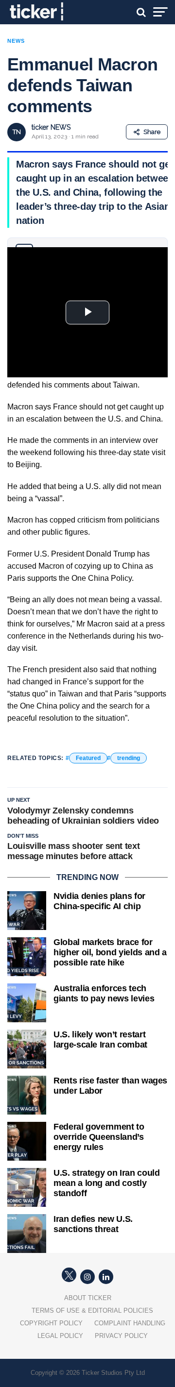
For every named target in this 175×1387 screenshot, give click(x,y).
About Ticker (87, 1298)
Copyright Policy (51, 1323)
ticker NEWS (51, 127)
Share (151, 131)
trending (128, 758)
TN (17, 131)
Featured (88, 758)
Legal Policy (60, 1335)
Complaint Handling (129, 1323)
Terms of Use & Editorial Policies (92, 1310)
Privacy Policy (121, 1335)
